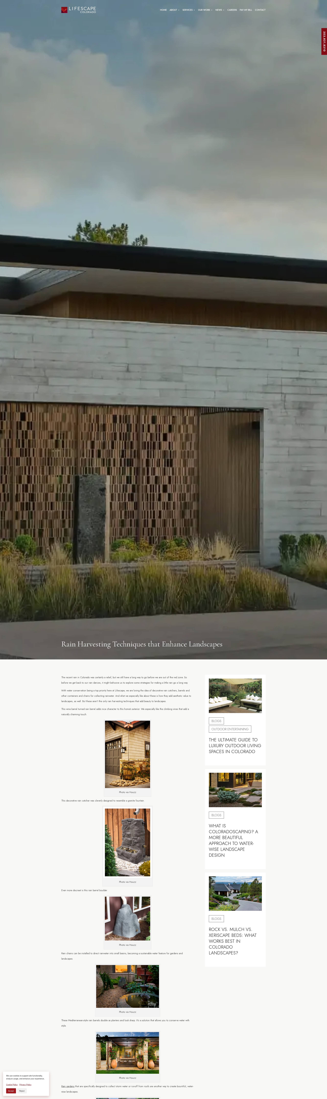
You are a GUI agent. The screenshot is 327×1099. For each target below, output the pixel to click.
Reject (22, 1091)
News (218, 10)
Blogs (216, 721)
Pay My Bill (246, 10)
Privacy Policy (25, 1084)
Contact (260, 10)
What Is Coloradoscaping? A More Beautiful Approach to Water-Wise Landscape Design (233, 840)
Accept (11, 1091)
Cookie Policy (12, 1084)
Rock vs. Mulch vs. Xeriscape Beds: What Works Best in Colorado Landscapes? (233, 941)
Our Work (204, 10)
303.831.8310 (324, 41)
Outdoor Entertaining (230, 729)
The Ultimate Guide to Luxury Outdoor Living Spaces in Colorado (235, 746)
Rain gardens (67, 1086)
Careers (232, 10)
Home (163, 10)
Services (188, 10)
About (173, 10)
